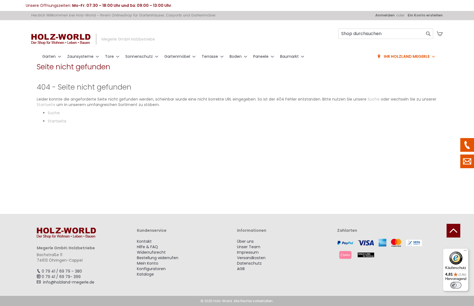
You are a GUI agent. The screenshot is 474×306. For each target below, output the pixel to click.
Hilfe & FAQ (147, 247)
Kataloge (145, 274)
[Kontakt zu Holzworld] (467, 161)
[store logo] (61, 39)
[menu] (237, 56)
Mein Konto (147, 263)
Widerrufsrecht (151, 252)
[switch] (455, 285)
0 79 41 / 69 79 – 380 (62, 271)
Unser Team (248, 247)
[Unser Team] (467, 145)
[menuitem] (50, 56)
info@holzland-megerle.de (68, 282)
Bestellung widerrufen (157, 258)
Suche (374, 99)
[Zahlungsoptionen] (387, 249)
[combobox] (385, 33)
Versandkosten (251, 258)
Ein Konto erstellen (425, 15)
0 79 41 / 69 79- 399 (61, 276)
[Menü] (465, 251)
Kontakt (144, 241)
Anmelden (385, 15)
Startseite (46, 104)
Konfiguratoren (151, 268)
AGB (241, 268)
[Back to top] (453, 231)
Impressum (248, 252)
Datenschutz (249, 263)
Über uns (245, 241)
